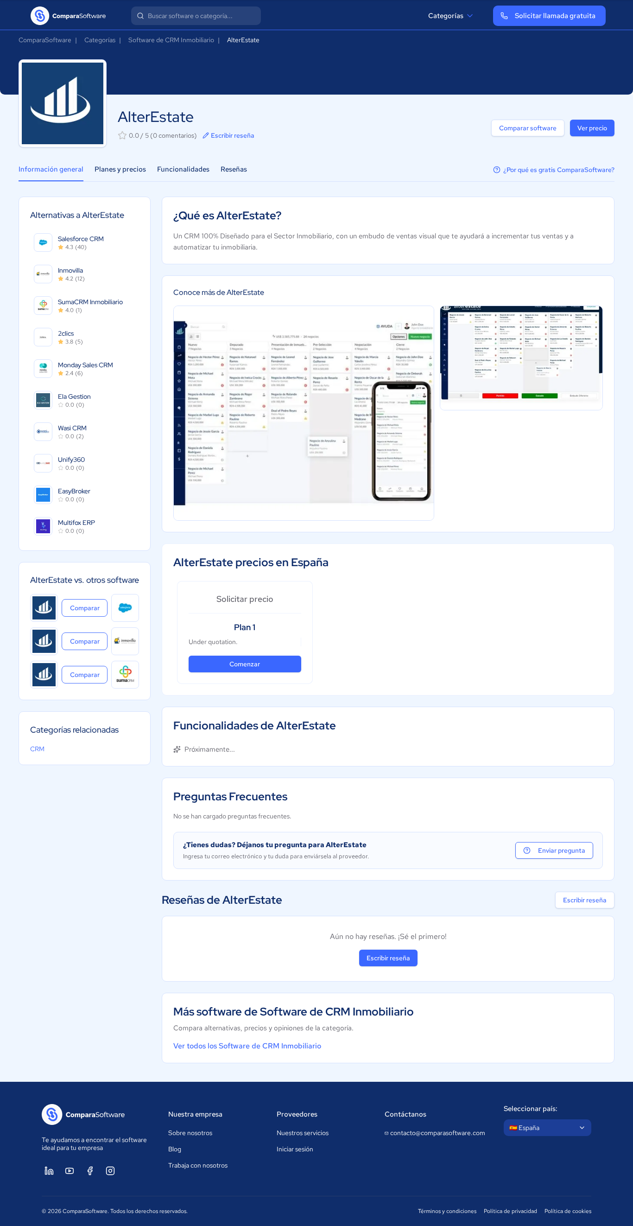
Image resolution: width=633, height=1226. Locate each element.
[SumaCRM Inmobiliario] (125, 675)
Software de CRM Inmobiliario (171, 40)
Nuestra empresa (195, 1114)
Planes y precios (120, 169)
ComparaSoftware (45, 40)
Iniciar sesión (295, 1149)
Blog (174, 1149)
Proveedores (297, 1114)
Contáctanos (405, 1114)
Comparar (89, 607)
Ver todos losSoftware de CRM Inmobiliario (247, 1046)
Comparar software (528, 128)
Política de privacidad (510, 1211)
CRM (37, 749)
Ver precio (592, 128)
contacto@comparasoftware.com (437, 1133)
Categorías (445, 15)
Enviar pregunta (561, 850)
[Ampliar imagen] (303, 413)
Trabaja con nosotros (198, 1165)
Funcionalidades (183, 169)
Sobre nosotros (190, 1133)
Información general (51, 169)
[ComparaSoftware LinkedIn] (49, 1170)
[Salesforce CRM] (125, 608)
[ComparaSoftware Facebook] (89, 1170)
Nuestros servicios (303, 1133)
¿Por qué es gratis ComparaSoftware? (558, 170)
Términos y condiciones (447, 1211)
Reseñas (234, 169)
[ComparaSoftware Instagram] (110, 1170)
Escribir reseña (232, 135)
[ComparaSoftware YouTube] (69, 1170)
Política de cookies (567, 1211)
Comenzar (244, 664)
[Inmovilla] (125, 641)
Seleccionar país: (530, 1108)
